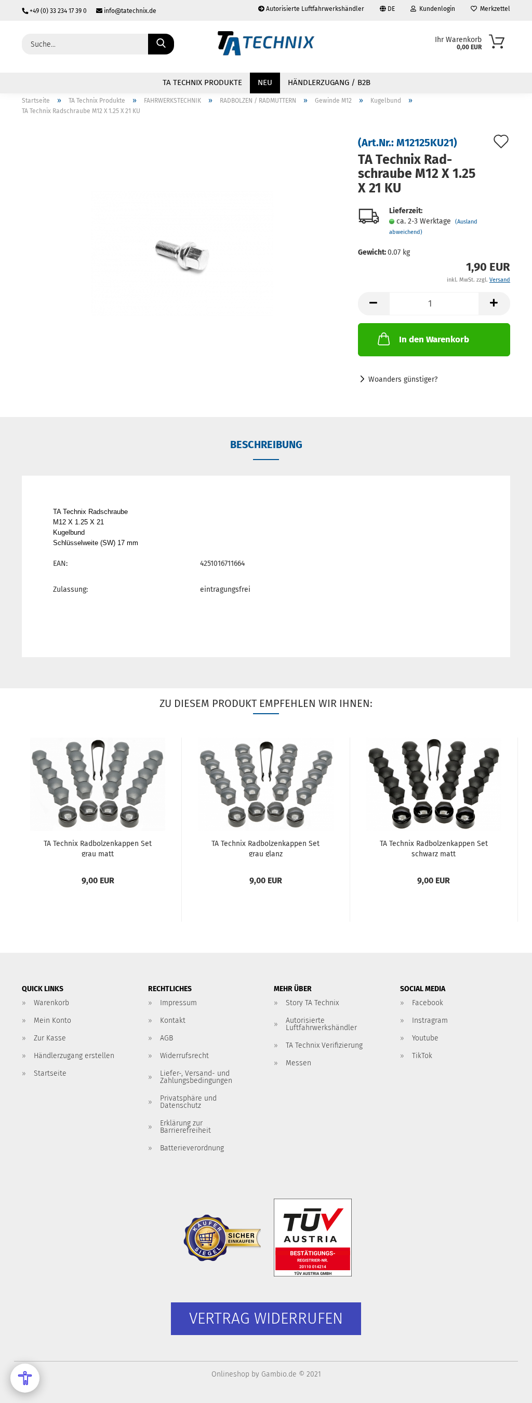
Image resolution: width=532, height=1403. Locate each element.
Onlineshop (230, 1374)
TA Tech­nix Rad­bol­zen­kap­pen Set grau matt (98, 848)
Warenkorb (51, 1002)
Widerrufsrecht (184, 1055)
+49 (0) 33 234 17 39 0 (58, 11)
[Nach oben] (503, 1387)
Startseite (50, 1073)
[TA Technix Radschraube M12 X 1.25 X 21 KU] (182, 253)
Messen (298, 1063)
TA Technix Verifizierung (324, 1045)
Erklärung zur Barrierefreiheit (185, 1127)
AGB (166, 1038)
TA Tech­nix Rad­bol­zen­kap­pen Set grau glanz (265, 848)
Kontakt (172, 1020)
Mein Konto (52, 1020)
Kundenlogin (435, 8)
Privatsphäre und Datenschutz (188, 1102)
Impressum (178, 1002)
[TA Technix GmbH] (266, 47)
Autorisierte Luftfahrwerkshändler (314, 8)
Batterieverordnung (192, 1148)
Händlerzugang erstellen (74, 1055)
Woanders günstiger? (402, 379)
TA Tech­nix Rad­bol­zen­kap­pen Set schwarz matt (434, 848)
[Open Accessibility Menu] (24, 1378)
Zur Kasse (50, 1038)
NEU (265, 82)
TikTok (422, 1055)
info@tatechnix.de (129, 11)
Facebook (427, 1002)
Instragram (430, 1020)
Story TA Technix (312, 1002)
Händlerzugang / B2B (329, 82)
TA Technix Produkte (202, 82)
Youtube (425, 1038)
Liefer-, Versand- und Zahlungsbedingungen (196, 1077)
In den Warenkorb (434, 339)
